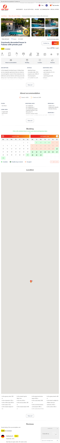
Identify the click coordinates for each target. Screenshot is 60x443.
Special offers (54, 9)
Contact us (46, 43)
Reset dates (55, 161)
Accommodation (44, 9)
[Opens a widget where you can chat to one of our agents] (49, 434)
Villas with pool (29, 9)
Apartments (19, 9)
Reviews (52, 62)
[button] (57, 136)
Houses (37, 9)
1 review (7, 49)
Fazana (14, 39)
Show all (30, 85)
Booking (27, 62)
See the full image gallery (53, 39)
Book (55, 43)
